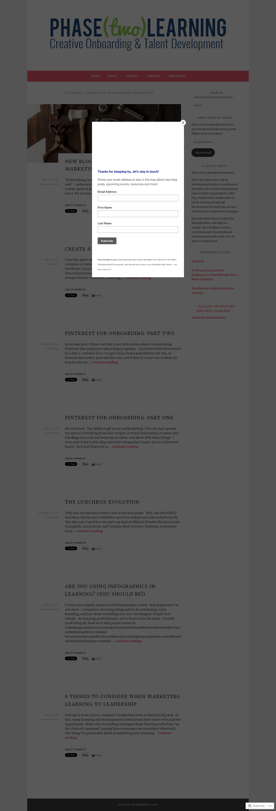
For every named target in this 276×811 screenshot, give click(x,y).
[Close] (183, 122)
